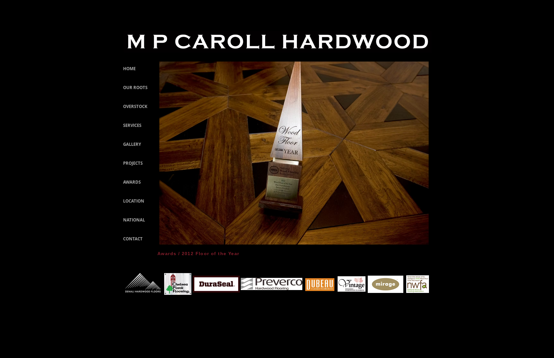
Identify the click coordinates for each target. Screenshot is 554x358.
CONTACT (133, 239)
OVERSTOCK (135, 106)
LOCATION (133, 201)
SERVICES (132, 125)
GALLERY (132, 144)
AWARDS (132, 182)
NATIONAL (134, 220)
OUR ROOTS (135, 87)
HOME (129, 68)
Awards (166, 253)
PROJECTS (133, 163)
